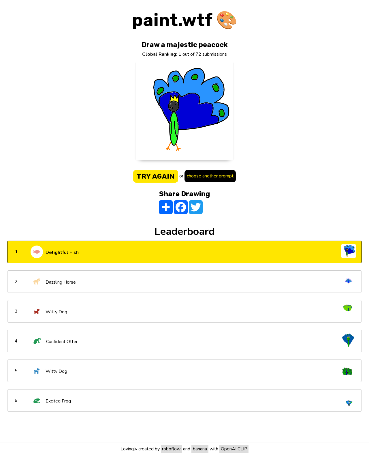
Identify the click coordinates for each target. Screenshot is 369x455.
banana (200, 449)
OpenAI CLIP (234, 449)
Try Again (156, 176)
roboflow (171, 449)
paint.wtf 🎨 (185, 20)
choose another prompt (210, 176)
